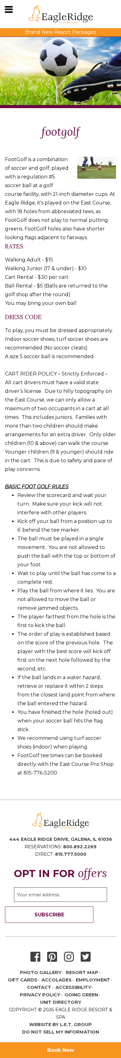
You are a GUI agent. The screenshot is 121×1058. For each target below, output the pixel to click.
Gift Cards (22, 980)
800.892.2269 (79, 846)
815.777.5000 (70, 854)
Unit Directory (60, 1002)
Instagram (69, 957)
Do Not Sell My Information (60, 1032)
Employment (93, 980)
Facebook (35, 957)
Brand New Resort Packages (60, 32)
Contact (39, 987)
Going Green (81, 995)
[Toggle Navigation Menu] (9, 9)
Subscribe (49, 915)
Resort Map (82, 972)
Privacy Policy (40, 995)
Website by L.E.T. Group (60, 1024)
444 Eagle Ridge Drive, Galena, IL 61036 (60, 839)
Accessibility (73, 987)
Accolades (57, 980)
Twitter (85, 957)
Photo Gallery (40, 972)
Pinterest (52, 957)
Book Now (60, 1050)
